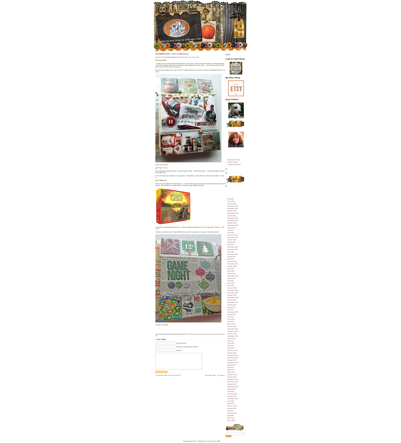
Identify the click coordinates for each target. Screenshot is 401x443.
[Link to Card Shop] (236, 68)
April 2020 (230, 271)
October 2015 (231, 333)
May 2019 (230, 285)
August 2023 (231, 242)
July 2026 (230, 199)
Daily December (183, 57)
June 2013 (230, 391)
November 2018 (232, 293)
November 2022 (232, 249)
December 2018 (232, 290)
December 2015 (232, 329)
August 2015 (231, 338)
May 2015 (230, 346)
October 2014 (231, 360)
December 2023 (232, 235)
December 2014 (232, 355)
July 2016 (230, 317)
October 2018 (231, 295)
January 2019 (231, 288)
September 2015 (232, 336)
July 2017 (230, 309)
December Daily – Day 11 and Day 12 (171, 54)
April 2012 (230, 403)
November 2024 (232, 220)
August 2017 (231, 307)
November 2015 (232, 331)
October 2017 (231, 305)
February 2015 (232, 350)
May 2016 (230, 321)
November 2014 (232, 358)
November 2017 (232, 302)
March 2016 (231, 324)
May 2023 (230, 244)
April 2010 (230, 418)
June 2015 (230, 343)
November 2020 (232, 264)
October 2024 (231, 223)
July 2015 (230, 341)
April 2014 (230, 370)
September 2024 (232, 225)
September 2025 (232, 213)
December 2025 (232, 206)
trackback (214, 334)
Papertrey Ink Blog (233, 160)
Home (228, 54)
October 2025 (231, 211)
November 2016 (232, 312)
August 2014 (231, 365)
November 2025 (232, 208)
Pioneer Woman (232, 162)
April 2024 (230, 232)
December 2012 (232, 398)
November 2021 (232, 254)
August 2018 (231, 300)
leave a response (204, 334)
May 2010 (230, 415)
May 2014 (230, 367)
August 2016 (231, 314)
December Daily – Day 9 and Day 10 (169, 375)
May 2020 (230, 268)
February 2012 (232, 406)
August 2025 (231, 216)
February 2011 (232, 413)
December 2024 (232, 218)
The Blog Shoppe (211, 441)
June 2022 (230, 252)
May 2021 (230, 259)
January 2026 (231, 203)
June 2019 (230, 283)
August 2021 (231, 256)
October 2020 (231, 266)
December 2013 (232, 379)
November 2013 (232, 382)
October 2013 (231, 384)
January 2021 (231, 261)
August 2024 (231, 228)
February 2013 (232, 394)
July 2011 (230, 410)
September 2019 (232, 276)
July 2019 (230, 281)
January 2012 (231, 408)
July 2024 (230, 230)
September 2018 (232, 297)
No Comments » (194, 57)
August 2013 (231, 389)
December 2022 (232, 247)
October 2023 (231, 240)
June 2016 (230, 319)
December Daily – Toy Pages (214, 375)
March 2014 (231, 372)
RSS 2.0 (188, 334)
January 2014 (231, 377)
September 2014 (232, 362)
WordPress (194, 441)
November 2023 (232, 237)
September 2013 (232, 386)
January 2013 (231, 396)
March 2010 (231, 420)
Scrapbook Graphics (234, 164)
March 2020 (231, 273)
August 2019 (231, 278)
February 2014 (232, 374)
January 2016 (231, 326)
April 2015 (230, 348)
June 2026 (230, 201)
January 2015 (231, 353)
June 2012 (230, 401)
